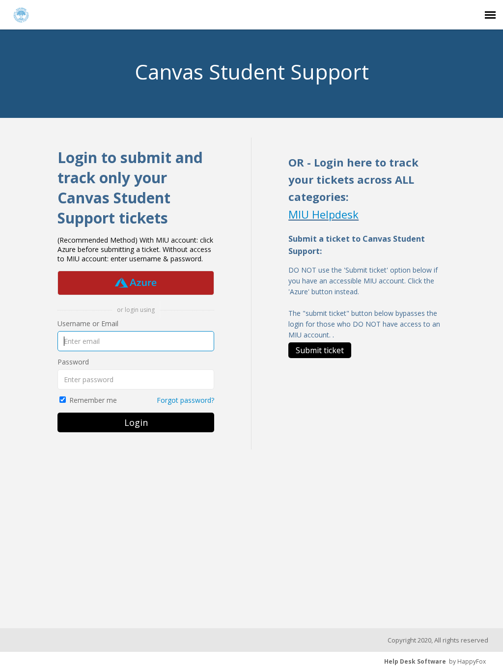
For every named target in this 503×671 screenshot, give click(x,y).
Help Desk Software (415, 661)
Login (136, 422)
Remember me (93, 400)
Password (73, 361)
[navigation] (490, 14)
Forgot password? (185, 400)
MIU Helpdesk (323, 214)
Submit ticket (320, 350)
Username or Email (87, 323)
